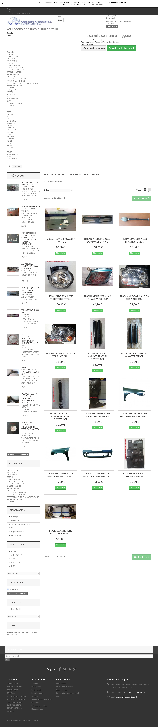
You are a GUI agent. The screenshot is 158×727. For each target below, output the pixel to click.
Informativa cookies (39, 706)
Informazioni (17, 510)
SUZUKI (10, 148)
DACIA (9, 108)
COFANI (10, 63)
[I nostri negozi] (23, 589)
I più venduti (17, 175)
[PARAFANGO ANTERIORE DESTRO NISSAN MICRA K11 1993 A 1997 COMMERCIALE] (97, 393)
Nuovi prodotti (36, 687)
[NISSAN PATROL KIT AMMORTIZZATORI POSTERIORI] (97, 333)
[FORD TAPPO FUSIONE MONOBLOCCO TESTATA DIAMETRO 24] (13, 428)
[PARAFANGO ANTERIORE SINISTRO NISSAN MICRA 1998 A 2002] (60, 453)
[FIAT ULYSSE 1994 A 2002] (13, 293)
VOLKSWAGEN (12, 154)
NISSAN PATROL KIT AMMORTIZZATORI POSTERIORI (97, 356)
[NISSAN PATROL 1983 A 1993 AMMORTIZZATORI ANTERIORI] (134, 333)
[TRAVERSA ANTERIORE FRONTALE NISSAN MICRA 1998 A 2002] (60, 511)
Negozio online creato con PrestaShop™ (26, 720)
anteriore (10, 632)
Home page (11, 54)
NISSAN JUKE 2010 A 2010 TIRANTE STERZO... (134, 240)
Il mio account (63, 679)
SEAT (9, 143)
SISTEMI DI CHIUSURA (15, 70)
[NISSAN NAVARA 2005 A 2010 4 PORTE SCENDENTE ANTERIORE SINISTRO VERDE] (60, 219)
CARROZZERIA (12, 56)
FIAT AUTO (11, 110)
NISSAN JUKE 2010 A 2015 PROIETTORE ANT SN (60, 297)
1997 (27, 632)
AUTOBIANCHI (12, 99)
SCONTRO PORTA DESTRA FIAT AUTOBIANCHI (29, 184)
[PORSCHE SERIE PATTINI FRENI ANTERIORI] (134, 453)
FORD (9, 112)
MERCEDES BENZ (14, 128)
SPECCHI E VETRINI (14, 72)
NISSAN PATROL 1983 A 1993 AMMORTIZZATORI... (134, 354)
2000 (31, 632)
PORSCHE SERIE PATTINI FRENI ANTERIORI (134, 475)
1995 (35, 632)
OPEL (9, 134)
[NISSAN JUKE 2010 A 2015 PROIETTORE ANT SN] (60, 276)
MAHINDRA (11, 123)
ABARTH (10, 92)
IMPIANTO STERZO (14, 85)
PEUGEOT (11, 137)
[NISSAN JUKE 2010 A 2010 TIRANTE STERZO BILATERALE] (134, 219)
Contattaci (10, 11)
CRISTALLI (11, 76)
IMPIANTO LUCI (13, 74)
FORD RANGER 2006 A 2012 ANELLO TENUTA (30, 208)
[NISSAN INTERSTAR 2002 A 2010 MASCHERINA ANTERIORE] (97, 219)
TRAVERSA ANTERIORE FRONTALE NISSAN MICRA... (60, 532)
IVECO (9, 117)
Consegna (15, 517)
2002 (16, 635)
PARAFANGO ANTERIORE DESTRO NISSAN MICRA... (97, 415)
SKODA (9, 145)
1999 (15, 632)
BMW (9, 101)
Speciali (34, 683)
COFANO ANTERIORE (15, 65)
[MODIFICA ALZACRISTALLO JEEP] (13, 340)
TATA (9, 150)
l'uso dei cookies (98, 4)
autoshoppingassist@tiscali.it (126, 697)
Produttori (16, 544)
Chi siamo (15, 528)
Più (45, 185)
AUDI (9, 96)
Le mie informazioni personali (67, 693)
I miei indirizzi (61, 690)
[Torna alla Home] (9, 166)
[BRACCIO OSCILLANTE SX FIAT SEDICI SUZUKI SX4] (13, 373)
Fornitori (15, 602)
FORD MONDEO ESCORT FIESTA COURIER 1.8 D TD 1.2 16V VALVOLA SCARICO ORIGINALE (29, 238)
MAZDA (9, 125)
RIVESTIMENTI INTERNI (16, 81)
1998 (19, 632)
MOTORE (10, 88)
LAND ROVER (12, 121)
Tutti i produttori (12, 90)
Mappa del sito (37, 709)
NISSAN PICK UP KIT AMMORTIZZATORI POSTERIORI (60, 416)
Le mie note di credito (64, 687)
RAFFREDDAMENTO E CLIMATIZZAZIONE (23, 83)
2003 (9, 635)
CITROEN (10, 105)
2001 (13, 635)
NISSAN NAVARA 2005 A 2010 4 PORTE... (60, 240)
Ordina (46, 190)
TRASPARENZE (13, 159)
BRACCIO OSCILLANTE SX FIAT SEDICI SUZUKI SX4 (30, 370)
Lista (149, 191)
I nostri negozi (16, 535)
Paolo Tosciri (16, 609)
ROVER (9, 141)
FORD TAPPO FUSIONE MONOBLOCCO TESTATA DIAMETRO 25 (30, 426)
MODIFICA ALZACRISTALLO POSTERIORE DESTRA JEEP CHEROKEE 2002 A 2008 (29, 339)
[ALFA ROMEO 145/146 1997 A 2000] (13, 269)
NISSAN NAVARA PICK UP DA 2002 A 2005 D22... (134, 297)
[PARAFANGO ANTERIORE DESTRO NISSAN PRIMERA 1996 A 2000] (134, 393)
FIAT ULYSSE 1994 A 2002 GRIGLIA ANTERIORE (30, 290)
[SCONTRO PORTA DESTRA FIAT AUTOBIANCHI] (13, 188)
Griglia (145, 191)
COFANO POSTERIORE (16, 68)
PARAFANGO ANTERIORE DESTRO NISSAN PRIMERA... (134, 415)
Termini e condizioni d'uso (20, 524)
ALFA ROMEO (12, 94)
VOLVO (9, 157)
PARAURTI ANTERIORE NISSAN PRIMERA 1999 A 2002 (97, 475)
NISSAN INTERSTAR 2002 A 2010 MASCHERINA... (97, 240)
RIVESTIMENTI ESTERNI (16, 79)
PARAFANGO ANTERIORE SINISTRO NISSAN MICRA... (60, 475)
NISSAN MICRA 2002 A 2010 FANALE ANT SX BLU (97, 297)
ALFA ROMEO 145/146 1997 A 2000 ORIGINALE (29, 266)
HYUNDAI (10, 114)
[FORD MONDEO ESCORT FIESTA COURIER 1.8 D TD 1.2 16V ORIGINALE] (13, 238)
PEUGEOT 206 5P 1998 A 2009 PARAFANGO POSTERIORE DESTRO (29, 398)
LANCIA (10, 119)
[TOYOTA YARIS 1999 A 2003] (13, 315)
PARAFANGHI (12, 61)
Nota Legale (15, 520)
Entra (9, 9)
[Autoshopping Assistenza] (29, 21)
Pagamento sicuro (17, 532)
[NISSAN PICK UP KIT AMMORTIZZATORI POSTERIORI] (60, 393)
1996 (23, 632)
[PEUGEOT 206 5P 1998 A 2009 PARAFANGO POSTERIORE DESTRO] (13, 399)
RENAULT (10, 139)
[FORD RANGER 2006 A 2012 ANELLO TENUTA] (13, 212)
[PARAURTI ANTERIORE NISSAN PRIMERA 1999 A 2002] (97, 453)
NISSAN (10, 132)
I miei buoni (60, 696)
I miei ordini (61, 683)
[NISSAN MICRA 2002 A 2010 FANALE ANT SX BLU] (97, 276)
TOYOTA (10, 152)
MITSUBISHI (11, 130)
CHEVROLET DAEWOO (15, 103)
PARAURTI (11, 59)
